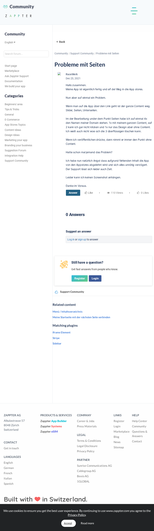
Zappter (53, 421)
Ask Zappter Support (17, 76)
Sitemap (119, 447)
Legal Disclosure (87, 446)
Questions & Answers (139, 434)
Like (90, 192)
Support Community (16, 160)
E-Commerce (12, 119)
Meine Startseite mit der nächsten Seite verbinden (81, 317)
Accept (68, 523)
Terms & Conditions (89, 440)
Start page (11, 65)
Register (79, 278)
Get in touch (11, 448)
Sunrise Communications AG (94, 465)
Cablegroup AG (86, 470)
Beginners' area (14, 104)
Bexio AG (83, 476)
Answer (73, 192)
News (117, 442)
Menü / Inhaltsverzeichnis (67, 311)
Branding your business (18, 145)
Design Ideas (12, 135)
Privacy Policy (85, 451)
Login (95, 278)
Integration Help (14, 155)
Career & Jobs (85, 421)
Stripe (56, 338)
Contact (137, 441)
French (8, 473)
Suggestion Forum (15, 150)
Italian (8, 478)
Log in (70, 239)
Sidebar (57, 343)
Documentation (14, 81)
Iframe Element (61, 332)
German (9, 468)
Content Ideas (13, 129)
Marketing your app (16, 140)
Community (61, 53)
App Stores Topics (15, 124)
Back (62, 41)
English (9, 42)
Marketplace (12, 70)
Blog (116, 436)
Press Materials (87, 426)
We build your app (15, 86)
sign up (82, 239)
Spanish (8, 483)
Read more (87, 523)
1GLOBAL (83, 481)
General (9, 114)
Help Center (139, 421)
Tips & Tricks (12, 109)
